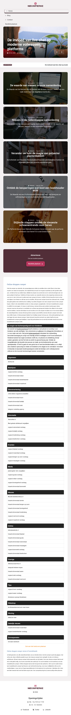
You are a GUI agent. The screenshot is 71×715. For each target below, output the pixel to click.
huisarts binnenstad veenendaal (17, 542)
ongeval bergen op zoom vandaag (18, 457)
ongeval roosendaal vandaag (16, 453)
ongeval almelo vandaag (15, 372)
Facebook (26, 710)
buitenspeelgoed (22, 329)
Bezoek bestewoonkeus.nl (15, 496)
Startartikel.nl (12, 419)
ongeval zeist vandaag (14, 575)
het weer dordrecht (13, 642)
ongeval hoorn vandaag (15, 589)
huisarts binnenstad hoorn (15, 397)
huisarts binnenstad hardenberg (17, 512)
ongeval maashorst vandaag (16, 520)
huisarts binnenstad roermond (17, 579)
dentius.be (11, 362)
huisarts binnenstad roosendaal (17, 627)
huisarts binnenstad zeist (15, 405)
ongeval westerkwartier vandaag (17, 631)
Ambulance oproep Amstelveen (17, 597)
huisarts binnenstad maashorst (17, 383)
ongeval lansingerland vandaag (17, 482)
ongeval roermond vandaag (16, 516)
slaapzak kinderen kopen (15, 567)
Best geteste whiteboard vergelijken (18, 423)
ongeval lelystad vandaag (15, 449)
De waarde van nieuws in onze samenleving (35, 85)
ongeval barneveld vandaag (16, 549)
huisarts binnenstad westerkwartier (18, 379)
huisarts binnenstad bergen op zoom (18, 504)
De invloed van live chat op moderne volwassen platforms (29, 44)
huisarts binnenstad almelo (16, 500)
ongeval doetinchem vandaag (16, 439)
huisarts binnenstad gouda (16, 538)
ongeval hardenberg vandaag (16, 435)
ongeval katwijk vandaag (15, 431)
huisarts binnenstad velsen (16, 376)
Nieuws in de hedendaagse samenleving (35, 120)
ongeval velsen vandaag (15, 479)
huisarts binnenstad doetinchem (17, 553)
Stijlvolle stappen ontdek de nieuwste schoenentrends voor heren (35, 223)
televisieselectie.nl (13, 530)
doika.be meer (12, 617)
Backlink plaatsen (34, 264)
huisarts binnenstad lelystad (16, 534)
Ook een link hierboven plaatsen (35, 646)
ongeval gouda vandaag (15, 475)
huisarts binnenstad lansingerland (18, 508)
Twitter (37, 710)
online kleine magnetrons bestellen (18, 394)
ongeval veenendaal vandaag (16, 427)
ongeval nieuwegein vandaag (16, 461)
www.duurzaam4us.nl (14, 563)
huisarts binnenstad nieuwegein (17, 545)
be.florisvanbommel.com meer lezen (18, 607)
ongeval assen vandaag (15, 593)
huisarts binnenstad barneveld (17, 486)
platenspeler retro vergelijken (16, 471)
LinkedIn (48, 710)
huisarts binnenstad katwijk (16, 401)
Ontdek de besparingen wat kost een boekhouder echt (35, 189)
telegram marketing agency (16, 409)
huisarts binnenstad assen (15, 571)
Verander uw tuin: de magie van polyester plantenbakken (35, 154)
